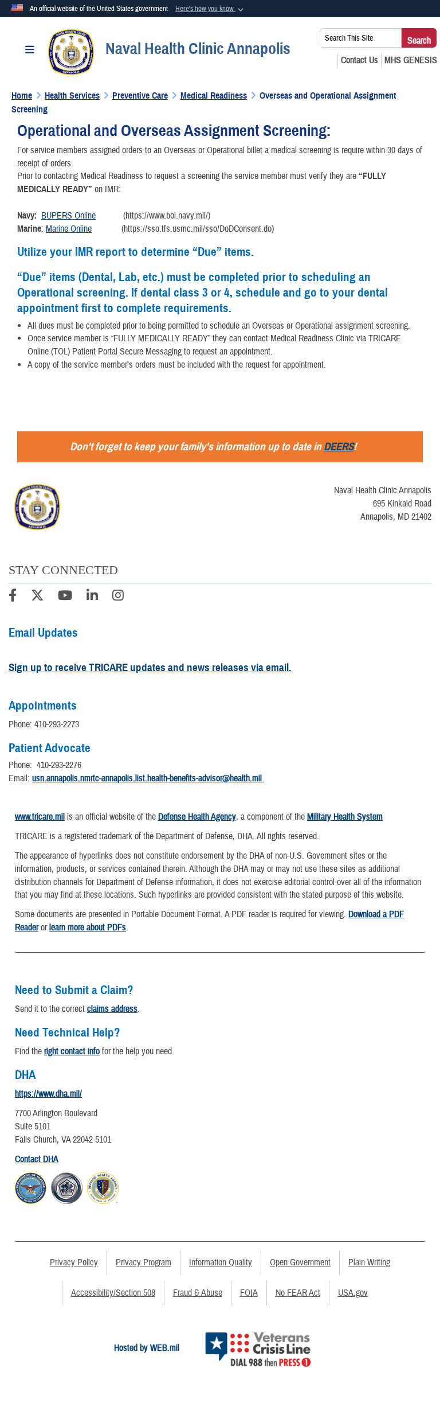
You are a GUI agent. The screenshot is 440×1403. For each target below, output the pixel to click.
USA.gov (353, 1293)
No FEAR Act (298, 1293)
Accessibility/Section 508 (113, 1293)
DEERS (338, 446)
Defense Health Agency (197, 817)
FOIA (249, 1293)
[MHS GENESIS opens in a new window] (410, 60)
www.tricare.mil (40, 817)
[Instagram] (118, 597)
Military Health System (345, 817)
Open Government (300, 1262)
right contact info (72, 1051)
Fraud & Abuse (197, 1293)
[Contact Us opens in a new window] (359, 60)
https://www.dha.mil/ (48, 1094)
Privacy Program (143, 1262)
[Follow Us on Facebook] (13, 597)
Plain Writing (369, 1262)
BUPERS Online (68, 215)
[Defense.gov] (30, 1186)
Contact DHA (36, 1159)
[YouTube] (65, 597)
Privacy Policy (74, 1262)
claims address (112, 1009)
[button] (210, 9)
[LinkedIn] (92, 597)
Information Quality (220, 1262)
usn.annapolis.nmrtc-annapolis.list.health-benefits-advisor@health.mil (148, 778)
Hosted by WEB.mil (146, 1348)
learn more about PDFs (87, 927)
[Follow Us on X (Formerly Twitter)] (37, 597)
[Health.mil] (66, 1186)
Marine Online (69, 229)
